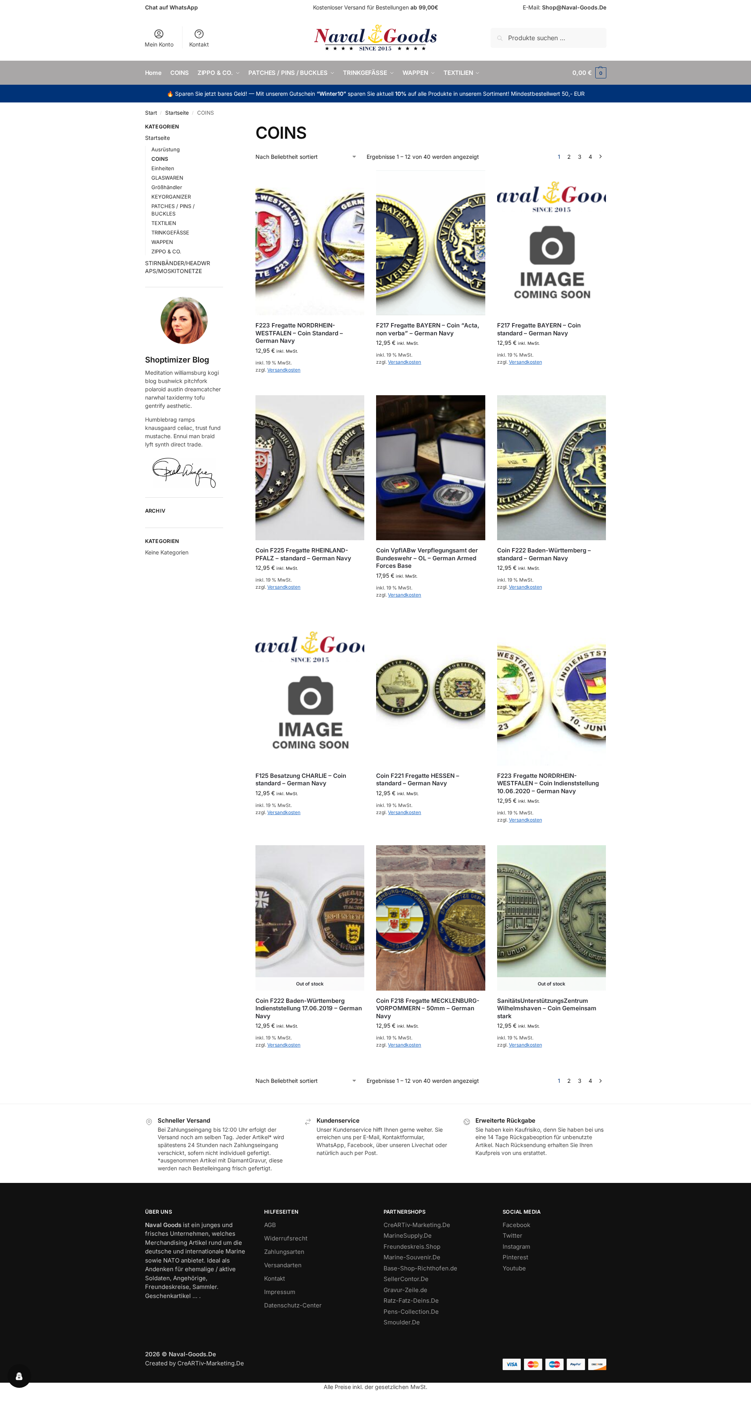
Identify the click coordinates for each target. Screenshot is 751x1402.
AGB (270, 1225)
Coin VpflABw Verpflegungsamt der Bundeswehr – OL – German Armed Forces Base (427, 558)
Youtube (514, 1268)
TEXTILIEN (163, 223)
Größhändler (166, 187)
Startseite (177, 113)
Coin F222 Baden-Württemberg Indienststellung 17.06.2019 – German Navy (308, 1008)
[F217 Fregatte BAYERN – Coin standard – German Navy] (551, 243)
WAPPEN (162, 242)
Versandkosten (283, 370)
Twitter (512, 1235)
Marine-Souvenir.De (412, 1257)
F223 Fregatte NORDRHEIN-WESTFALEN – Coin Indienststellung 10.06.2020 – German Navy (548, 783)
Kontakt (199, 44)
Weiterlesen (310, 1062)
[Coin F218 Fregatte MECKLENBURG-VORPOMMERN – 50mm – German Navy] (430, 918)
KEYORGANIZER (171, 196)
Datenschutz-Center (293, 1305)
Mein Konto (159, 44)
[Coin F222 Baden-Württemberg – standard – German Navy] (551, 468)
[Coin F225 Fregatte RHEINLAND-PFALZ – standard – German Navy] (309, 468)
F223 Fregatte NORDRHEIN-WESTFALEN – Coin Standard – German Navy (299, 333)
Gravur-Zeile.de (405, 1290)
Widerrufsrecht (285, 1238)
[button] (589, 73)
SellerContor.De (406, 1279)
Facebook (516, 1225)
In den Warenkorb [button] (310, 387)
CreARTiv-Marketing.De (417, 1225)
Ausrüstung (165, 149)
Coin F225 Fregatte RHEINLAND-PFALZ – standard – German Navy (303, 554)
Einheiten (162, 168)
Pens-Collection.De (411, 1311)
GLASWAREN (167, 178)
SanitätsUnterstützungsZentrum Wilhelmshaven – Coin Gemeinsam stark (546, 1008)
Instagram (516, 1246)
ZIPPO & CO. (166, 251)
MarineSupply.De (408, 1235)
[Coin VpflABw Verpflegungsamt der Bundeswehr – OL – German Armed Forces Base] (430, 468)
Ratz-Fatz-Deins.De (411, 1300)
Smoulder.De (402, 1322)
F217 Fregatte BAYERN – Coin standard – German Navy (539, 329)
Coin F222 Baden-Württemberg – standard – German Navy (544, 554)
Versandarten (283, 1265)
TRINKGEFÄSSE (170, 232)
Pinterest (515, 1257)
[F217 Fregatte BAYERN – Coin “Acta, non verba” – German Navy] (430, 243)
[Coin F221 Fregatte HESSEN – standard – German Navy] (430, 693)
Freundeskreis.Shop (412, 1246)
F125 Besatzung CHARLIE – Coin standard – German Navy (300, 779)
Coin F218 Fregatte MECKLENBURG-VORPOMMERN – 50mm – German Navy (427, 1008)
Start (151, 113)
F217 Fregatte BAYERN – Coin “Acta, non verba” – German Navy (427, 329)
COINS (159, 159)
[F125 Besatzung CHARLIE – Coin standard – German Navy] (309, 693)
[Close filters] (225, 127)
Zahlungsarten (284, 1251)
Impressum (279, 1292)
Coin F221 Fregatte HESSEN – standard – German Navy (417, 779)
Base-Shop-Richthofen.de (420, 1268)
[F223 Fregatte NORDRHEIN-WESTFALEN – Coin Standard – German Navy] (309, 243)
